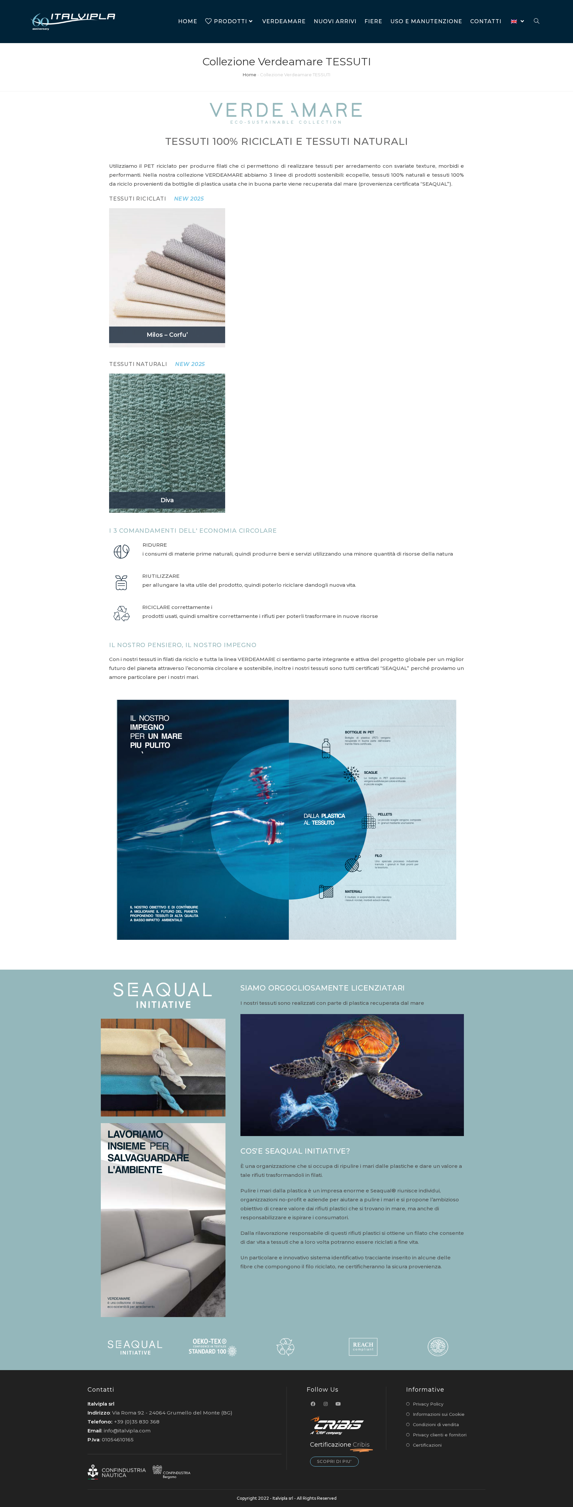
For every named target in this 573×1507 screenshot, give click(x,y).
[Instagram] (325, 1404)
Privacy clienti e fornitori (440, 1434)
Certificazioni (427, 1445)
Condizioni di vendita (436, 1424)
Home (249, 74)
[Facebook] (313, 1404)
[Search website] (536, 21)
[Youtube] (338, 1404)
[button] (334, 1462)
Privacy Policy (428, 1404)
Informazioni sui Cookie (439, 1414)
